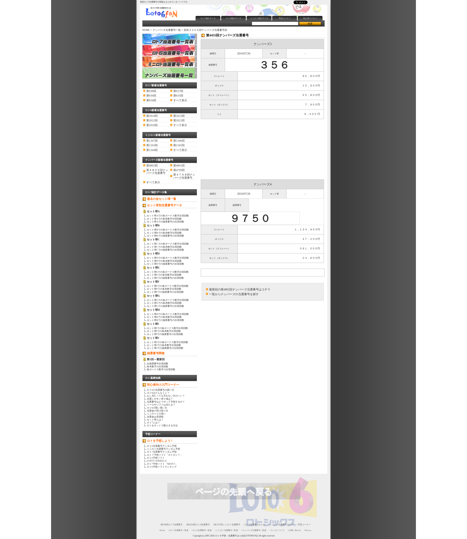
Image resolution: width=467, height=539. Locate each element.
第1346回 (179, 140)
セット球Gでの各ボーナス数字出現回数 (168, 300)
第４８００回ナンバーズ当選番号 (157, 171)
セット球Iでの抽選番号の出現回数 (165, 334)
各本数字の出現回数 (157, 366)
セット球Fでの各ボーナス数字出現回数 (167, 286)
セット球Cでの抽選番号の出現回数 (165, 249)
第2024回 (152, 115)
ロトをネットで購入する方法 (162, 425)
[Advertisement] (260, 6)
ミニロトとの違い (156, 413)
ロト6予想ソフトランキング (162, 466)
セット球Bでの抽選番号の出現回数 (165, 235)
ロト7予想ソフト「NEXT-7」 (162, 463)
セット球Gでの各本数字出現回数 (164, 303)
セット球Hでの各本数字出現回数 (164, 317)
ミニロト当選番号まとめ (281, 524)
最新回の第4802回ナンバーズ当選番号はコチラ (239, 289)
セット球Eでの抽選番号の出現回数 (165, 278)
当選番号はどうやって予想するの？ (166, 401)
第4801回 (179, 165)
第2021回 (179, 120)
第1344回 (152, 149)
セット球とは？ (155, 419)
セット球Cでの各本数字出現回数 (164, 246)
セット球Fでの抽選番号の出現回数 (165, 292)
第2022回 (152, 120)
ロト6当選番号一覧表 (202, 530)
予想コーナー (285, 18)
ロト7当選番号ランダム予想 (162, 451)
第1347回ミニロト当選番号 (227, 524)
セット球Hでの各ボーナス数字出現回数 (168, 314)
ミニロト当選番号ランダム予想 (163, 448)
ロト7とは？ (153, 422)
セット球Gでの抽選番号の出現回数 (165, 306)
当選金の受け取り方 (157, 410)
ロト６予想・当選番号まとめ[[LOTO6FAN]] (236, 536)
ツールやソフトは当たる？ (161, 404)
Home (162, 530)
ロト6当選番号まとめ (254, 524)
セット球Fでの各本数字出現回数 (164, 288)
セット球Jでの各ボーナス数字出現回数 (167, 342)
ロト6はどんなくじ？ (158, 392)
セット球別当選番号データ (164, 205)
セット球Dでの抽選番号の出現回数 (165, 263)
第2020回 (152, 125)
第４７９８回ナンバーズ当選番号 (184, 176)
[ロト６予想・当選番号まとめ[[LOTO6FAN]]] (168, 18)
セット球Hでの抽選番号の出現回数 (165, 320)
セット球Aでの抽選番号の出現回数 (165, 221)
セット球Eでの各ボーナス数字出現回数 (168, 272)
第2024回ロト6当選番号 (198, 524)
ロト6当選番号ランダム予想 (162, 446)
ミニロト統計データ (259, 18)
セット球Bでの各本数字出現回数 (164, 232)
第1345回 (179, 145)
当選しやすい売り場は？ (160, 398)
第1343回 (152, 145)
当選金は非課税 (155, 416)
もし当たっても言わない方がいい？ (166, 395)
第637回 (178, 90)
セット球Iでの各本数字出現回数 (164, 331)
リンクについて (278, 530)
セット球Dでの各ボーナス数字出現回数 (168, 257)
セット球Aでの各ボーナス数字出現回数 (168, 215)
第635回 (178, 95)
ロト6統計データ (233, 18)
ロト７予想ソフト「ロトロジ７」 (164, 455)
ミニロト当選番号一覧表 (227, 530)
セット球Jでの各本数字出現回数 (164, 345)
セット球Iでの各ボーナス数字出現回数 (167, 328)
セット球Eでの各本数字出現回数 (164, 274)
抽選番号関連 (156, 353)
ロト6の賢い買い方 (157, 407)
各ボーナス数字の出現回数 (161, 369)
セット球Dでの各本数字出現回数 (164, 261)
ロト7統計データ (208, 18)
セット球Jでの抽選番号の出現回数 (165, 348)
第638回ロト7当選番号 (172, 524)
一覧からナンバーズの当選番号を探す (234, 294)
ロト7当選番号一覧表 (178, 530)
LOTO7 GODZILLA (157, 460)
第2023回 (179, 115)
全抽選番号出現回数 (157, 363)
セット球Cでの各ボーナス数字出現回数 (168, 243)
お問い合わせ (295, 530)
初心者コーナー (310, 18)
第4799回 (179, 170)
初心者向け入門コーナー (163, 384)
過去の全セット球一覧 (161, 199)
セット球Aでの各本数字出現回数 (164, 218)
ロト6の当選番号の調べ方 (160, 389)
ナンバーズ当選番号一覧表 (254, 530)
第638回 (151, 90)
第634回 (151, 100)
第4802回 (152, 165)
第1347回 (152, 140)
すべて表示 (180, 100)
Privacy (308, 530)
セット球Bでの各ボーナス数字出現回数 (168, 229)
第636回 (151, 95)
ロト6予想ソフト (156, 457)
